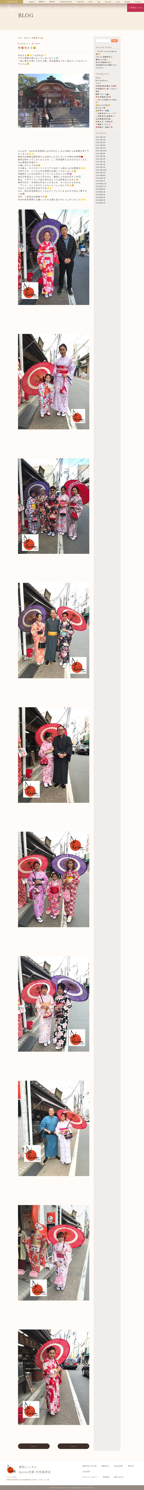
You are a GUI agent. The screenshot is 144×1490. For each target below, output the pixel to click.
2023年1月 (101, 140)
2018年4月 (100, 197)
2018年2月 (100, 203)
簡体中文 (42, 2)
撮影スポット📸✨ (103, 94)
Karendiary (102, 80)
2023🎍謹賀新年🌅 (104, 57)
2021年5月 (101, 156)
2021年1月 (100, 167)
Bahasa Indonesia (66, 2)
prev (34, 1446)
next (73, 1446)
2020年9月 (101, 172)
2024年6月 (101, 137)
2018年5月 (100, 194)
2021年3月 (101, 162)
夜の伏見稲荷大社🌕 (104, 62)
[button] (53, 107)
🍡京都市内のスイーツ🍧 (106, 113)
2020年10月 (101, 170)
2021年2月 (101, 164)
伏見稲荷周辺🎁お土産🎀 (106, 86)
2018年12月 (101, 183)
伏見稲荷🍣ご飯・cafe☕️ (107, 89)
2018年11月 (101, 186)
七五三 (49, 7)
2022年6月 (101, 148)
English (31, 2)
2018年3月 (100, 200)
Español (127, 2)
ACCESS (86, 7)
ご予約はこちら (135, 7)
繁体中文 (52, 2)
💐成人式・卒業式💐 (104, 121)
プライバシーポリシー (90, 1477)
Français (138, 2)
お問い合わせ (119, 1477)
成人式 (57, 7)
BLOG (77, 7)
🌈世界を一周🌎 (102, 110)
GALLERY (67, 7)
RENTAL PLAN (27, 7)
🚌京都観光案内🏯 (103, 119)
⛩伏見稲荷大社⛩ (103, 97)
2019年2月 (101, 178)
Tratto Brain (88, 1488)
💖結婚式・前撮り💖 (104, 127)
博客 (97, 91)
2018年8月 (100, 189)
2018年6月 (100, 192)
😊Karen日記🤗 (103, 105)
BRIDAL (40, 7)
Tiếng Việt (80, 2)
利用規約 (106, 1477)
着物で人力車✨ (102, 59)
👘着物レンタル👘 (103, 124)
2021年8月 (100, 153)
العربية (118, 2)
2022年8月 (101, 145)
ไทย (99, 2)
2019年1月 (100, 181)
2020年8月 (101, 175)
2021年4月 (101, 159)
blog (98, 77)
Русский (108, 2)
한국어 (91, 2)
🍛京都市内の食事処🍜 (105, 116)
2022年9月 (101, 142)
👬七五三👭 (101, 108)
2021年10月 (101, 151)
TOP (20, 38)
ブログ (37, 43)
